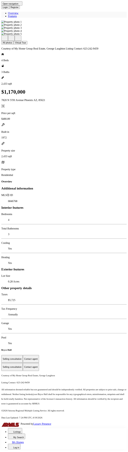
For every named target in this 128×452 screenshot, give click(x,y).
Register (14, 7)
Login (5, 7)
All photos (7, 42)
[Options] (4, 38)
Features (12, 16)
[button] (64, 21)
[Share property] (18, 38)
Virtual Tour (20, 42)
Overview (13, 13)
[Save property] (11, 38)
